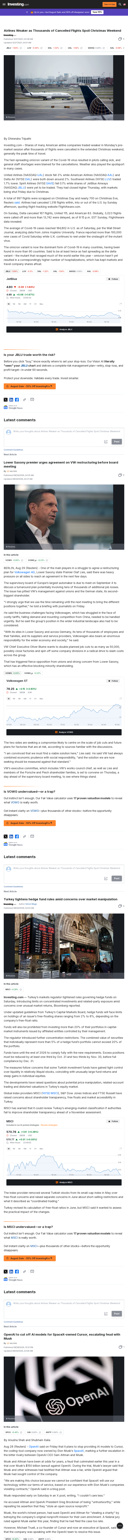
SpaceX (79, 1450)
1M (19, 304)
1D (9, 304)
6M (25, 304)
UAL (40, 175)
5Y (35, 304)
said (17, 202)
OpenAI (34, 1446)
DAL (28, 179)
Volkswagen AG (24, 572)
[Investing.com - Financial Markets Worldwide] (18, 4)
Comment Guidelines (13, 450)
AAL (110, 175)
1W (14, 304)
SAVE (49, 183)
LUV (108, 179)
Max (41, 304)
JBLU (21, 187)
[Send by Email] (32, 399)
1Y (30, 304)
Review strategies (49, 1125)
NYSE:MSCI (50, 1093)
